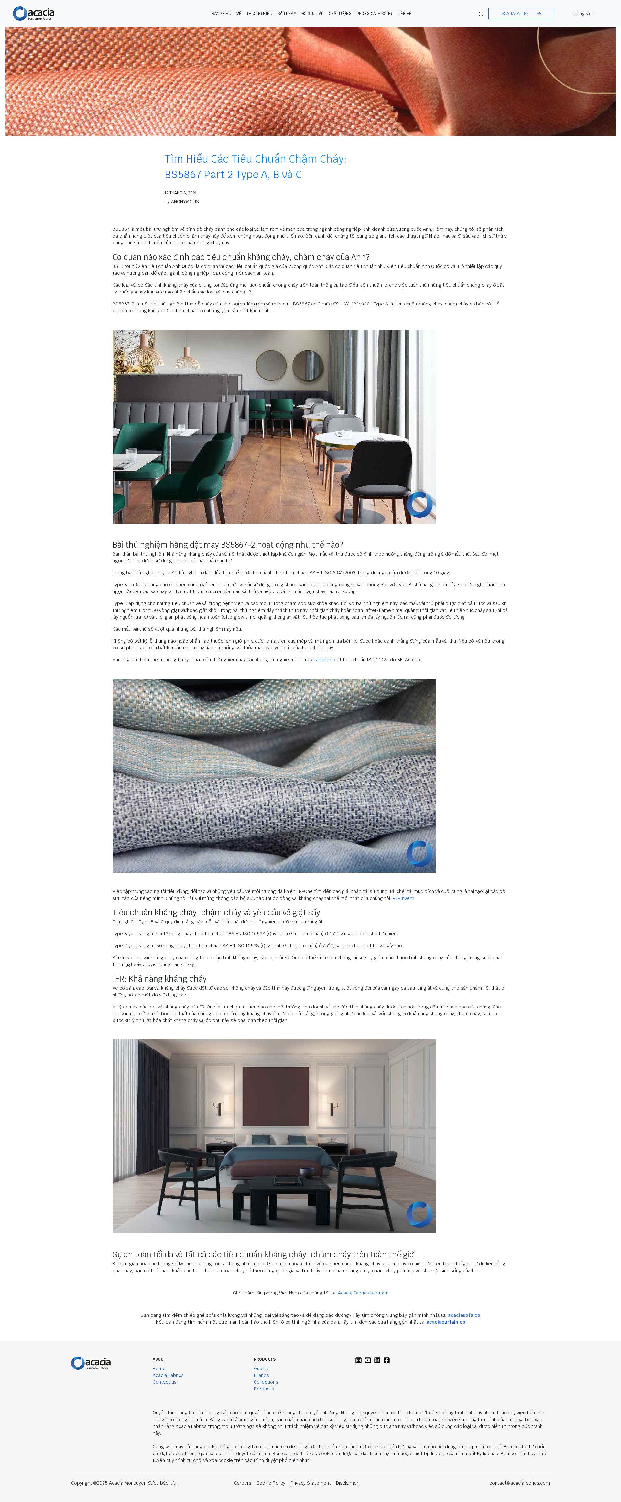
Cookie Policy (270, 1483)
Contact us (165, 1382)
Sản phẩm (287, 13)
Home (159, 1368)
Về (238, 13)
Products (264, 1389)
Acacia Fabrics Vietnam (363, 1293)
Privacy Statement (310, 1483)
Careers (242, 1483)
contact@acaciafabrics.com (519, 1483)
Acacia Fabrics (168, 1375)
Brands (261, 1375)
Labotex (323, 660)
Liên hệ (404, 13)
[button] (521, 13)
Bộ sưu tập (312, 13)
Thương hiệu (259, 13)
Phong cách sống (374, 13)
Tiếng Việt (584, 13)
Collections (266, 1382)
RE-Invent (403, 898)
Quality (261, 1368)
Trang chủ (220, 13)
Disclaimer (347, 1483)
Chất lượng (340, 13)
